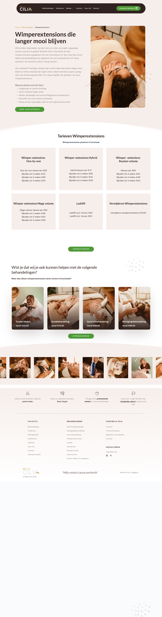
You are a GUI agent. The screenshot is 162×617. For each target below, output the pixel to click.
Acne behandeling (74, 435)
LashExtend (32, 439)
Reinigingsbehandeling (75, 431)
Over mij (31, 447)
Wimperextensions (74, 439)
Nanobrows (71, 447)
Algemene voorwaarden (115, 435)
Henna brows (72, 454)
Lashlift (70, 443)
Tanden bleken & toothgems (78, 458)
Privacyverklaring (112, 431)
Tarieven (31, 443)
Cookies (109, 439)
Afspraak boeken (34, 454)
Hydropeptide (33, 435)
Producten (32, 431)
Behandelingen (33, 427)
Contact (31, 450)
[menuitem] (48, 8)
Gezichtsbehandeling (75, 427)
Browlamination (73, 450)
